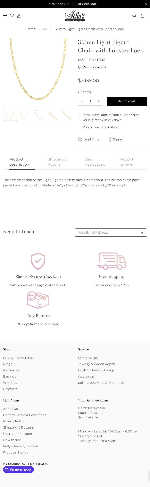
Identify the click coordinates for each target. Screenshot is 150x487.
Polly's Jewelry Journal (20, 446)
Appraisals (86, 376)
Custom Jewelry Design (96, 370)
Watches (10, 383)
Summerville (88, 417)
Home (30, 29)
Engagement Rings (18, 358)
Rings (7, 364)
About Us (10, 409)
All (45, 29)
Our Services (88, 358)
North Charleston (91, 408)
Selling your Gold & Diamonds (101, 383)
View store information (100, 127)
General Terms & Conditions (24, 415)
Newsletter (12, 440)
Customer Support (17, 434)
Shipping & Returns (18, 427)
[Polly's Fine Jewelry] (75, 16)
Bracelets (10, 389)
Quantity (85, 92)
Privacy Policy (13, 421)
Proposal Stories (15, 452)
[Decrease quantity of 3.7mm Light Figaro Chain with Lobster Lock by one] (82, 101)
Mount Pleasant (90, 413)
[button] (142, 15)
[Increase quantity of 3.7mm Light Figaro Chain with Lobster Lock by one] (98, 101)
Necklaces (11, 370)
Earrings (9, 376)
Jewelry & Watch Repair (96, 364)
